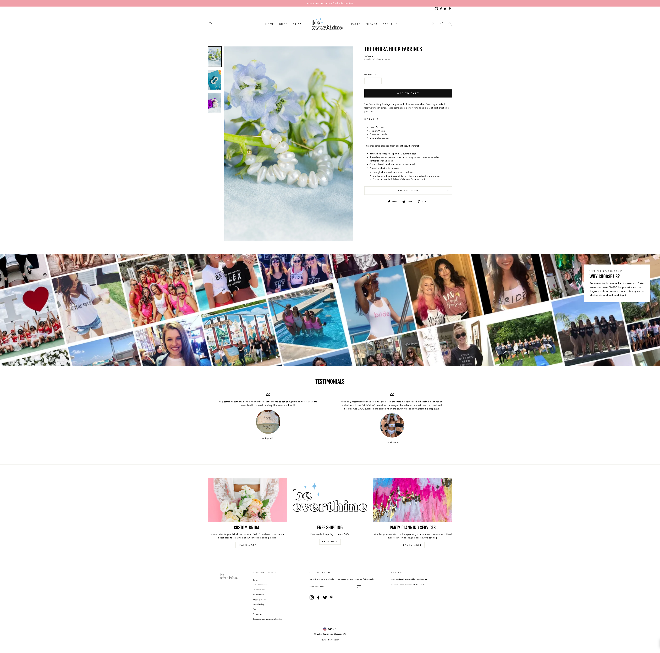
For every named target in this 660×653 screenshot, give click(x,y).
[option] (330, 3)
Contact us (257, 614)
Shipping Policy (259, 599)
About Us (390, 24)
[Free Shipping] (330, 500)
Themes (371, 24)
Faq (254, 609)
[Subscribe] (359, 587)
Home (269, 24)
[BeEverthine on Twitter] (325, 597)
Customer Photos (260, 584)
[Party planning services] (412, 500)
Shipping (368, 59)
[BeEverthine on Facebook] (318, 597)
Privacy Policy (259, 594)
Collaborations (259, 589)
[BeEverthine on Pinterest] (332, 597)
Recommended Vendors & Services (268, 619)
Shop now (330, 541)
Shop (283, 24)
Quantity (370, 74)
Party (355, 24)
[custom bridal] (247, 500)
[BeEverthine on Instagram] (312, 597)
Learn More (247, 545)
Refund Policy (258, 604)
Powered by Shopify (330, 639)
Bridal (298, 24)
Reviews (256, 580)
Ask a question (408, 190)
